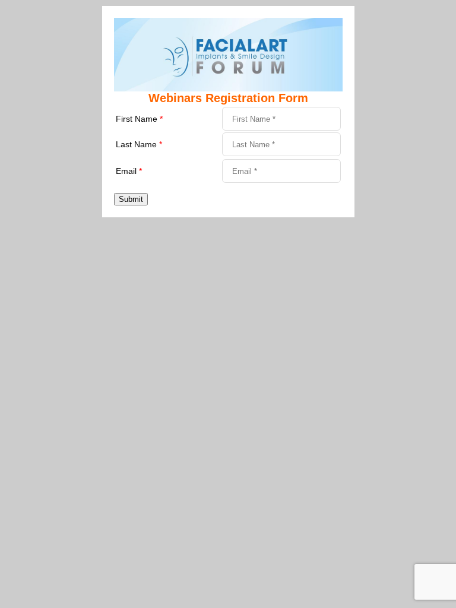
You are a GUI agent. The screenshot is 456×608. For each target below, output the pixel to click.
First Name (139, 119)
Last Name (139, 144)
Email (129, 171)
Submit (131, 199)
